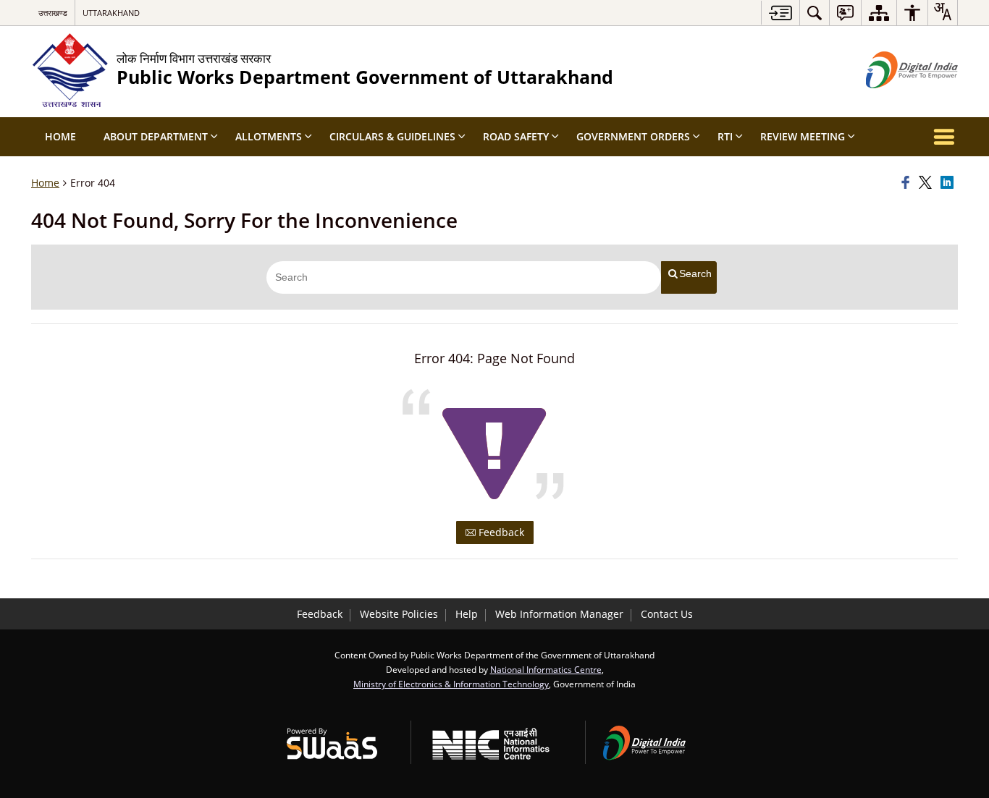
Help (466, 614)
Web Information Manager (559, 614)
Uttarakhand (111, 12)
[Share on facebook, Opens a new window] (908, 183)
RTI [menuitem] (725, 136)
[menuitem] (814, 12)
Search (695, 273)
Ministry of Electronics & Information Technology (451, 683)
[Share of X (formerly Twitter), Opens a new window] (927, 183)
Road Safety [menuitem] (516, 136)
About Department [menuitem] (156, 136)
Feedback (500, 532)
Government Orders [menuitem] (633, 136)
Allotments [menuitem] (268, 136)
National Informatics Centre (546, 669)
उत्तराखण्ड (52, 12)
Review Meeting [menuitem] (802, 136)
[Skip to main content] (780, 13)
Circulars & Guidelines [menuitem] (392, 136)
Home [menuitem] (60, 136)
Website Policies (399, 614)
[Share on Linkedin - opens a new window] (949, 183)
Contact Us (667, 614)
